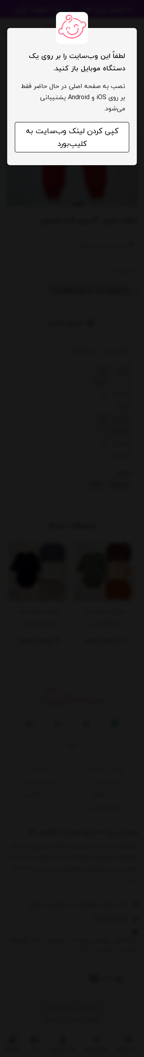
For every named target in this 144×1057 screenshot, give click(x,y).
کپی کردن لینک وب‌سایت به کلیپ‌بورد (72, 137)
